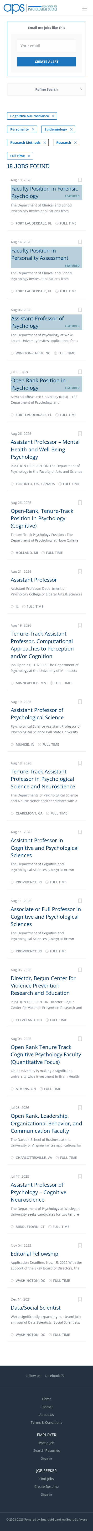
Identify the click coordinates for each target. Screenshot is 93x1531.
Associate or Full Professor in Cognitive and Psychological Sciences (46, 916)
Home (46, 1399)
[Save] (80, 181)
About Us (46, 1414)
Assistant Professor (34, 579)
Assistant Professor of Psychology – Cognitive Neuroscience (38, 1192)
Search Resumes (46, 1450)
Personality (19, 129)
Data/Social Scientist (36, 1307)
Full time (17, 156)
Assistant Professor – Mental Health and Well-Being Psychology (45, 449)
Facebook (52, 1375)
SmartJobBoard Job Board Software (64, 1519)
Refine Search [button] (46, 89)
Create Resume (46, 1486)
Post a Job (46, 1443)
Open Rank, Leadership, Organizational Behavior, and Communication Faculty (46, 1123)
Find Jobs (46, 1478)
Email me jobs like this (46, 27)
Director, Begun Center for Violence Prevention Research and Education (43, 985)
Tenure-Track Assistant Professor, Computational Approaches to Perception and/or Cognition (42, 644)
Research (63, 142)
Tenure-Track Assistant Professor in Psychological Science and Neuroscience (43, 779)
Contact (47, 1407)
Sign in (46, 1458)
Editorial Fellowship (34, 1253)
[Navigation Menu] (84, 8)
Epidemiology (56, 129)
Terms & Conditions (46, 1422)
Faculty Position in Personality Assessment (39, 254)
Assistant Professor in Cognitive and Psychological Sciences (45, 848)
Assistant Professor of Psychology (37, 322)
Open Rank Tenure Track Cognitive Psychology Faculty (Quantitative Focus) (46, 1054)
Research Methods (25, 142)
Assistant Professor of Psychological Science (37, 713)
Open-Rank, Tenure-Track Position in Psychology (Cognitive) (42, 518)
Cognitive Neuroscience (29, 116)
